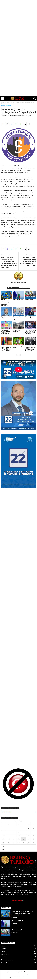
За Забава (4, 962)
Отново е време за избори (6, 317)
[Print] (29, 124)
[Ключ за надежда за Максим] (18, 341)
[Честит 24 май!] (30, 295)
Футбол (12, 102)
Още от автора (24, 287)
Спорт (7, 102)
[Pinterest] (16, 124)
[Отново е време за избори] (6, 311)
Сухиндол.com (9, 974)
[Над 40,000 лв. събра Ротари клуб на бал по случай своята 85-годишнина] (30, 325)
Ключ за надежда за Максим (18, 346)
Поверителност (9, 972)
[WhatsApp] (20, 124)
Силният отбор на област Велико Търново (17, 318)
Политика (3, 957)
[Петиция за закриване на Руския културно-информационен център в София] (30, 341)
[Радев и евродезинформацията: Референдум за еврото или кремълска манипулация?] (6, 295)
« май (2, 849)
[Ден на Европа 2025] (18, 295)
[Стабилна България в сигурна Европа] (30, 311)
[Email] (25, 124)
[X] (11, 124)
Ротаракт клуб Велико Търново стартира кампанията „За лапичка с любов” (5, 332)
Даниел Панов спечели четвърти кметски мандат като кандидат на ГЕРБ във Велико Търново (6, 348)
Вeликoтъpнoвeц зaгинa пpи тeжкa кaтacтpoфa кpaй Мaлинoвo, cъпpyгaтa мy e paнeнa (28, 261)
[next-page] (20, 355)
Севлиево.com (19, 974)
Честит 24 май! (29, 299)
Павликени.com (28, 972)
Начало (2, 102)
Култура (3, 948)
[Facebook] (3, 124)
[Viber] (7, 124)
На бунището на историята (17, 331)
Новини (3, 945)
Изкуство (3, 951)
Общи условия (18, 972)
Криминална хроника (7, 960)
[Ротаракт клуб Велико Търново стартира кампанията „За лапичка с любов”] (6, 325)
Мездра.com (28, 974)
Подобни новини (13, 287)
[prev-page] (17, 355)
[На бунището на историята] (18, 325)
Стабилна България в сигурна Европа (30, 317)
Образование (4, 954)
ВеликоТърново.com (15, 115)
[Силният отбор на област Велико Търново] (18, 311)
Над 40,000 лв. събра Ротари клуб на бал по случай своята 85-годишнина (30, 332)
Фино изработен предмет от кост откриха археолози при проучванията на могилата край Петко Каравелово (9, 262)
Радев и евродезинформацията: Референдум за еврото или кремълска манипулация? (6, 302)
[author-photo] (18, 275)
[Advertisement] (18, 28)
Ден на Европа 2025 (18, 299)
